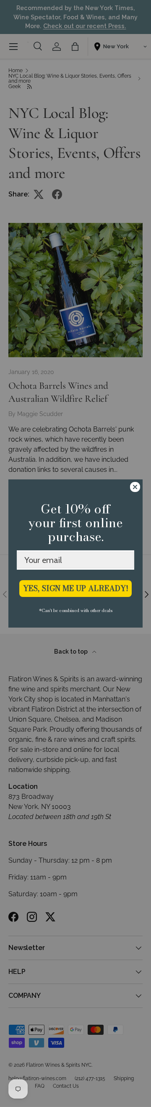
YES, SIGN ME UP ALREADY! (75, 588)
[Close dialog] (135, 487)
